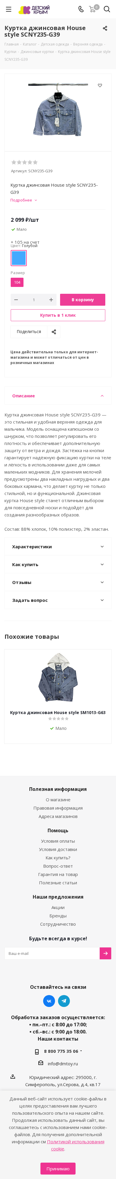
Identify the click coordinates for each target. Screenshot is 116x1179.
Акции (58, 907)
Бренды (58, 916)
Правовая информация (58, 808)
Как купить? (58, 858)
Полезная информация (58, 789)
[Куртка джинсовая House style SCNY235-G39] (58, 111)
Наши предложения (58, 897)
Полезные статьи (58, 883)
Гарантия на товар (58, 874)
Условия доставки (58, 849)
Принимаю (58, 1169)
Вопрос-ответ (58, 866)
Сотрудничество (58, 924)
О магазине (58, 799)
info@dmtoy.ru (63, 1063)
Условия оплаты (58, 841)
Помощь (58, 830)
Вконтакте (49, 1001)
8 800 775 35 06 (61, 1051)
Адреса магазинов (58, 816)
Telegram (64, 1001)
